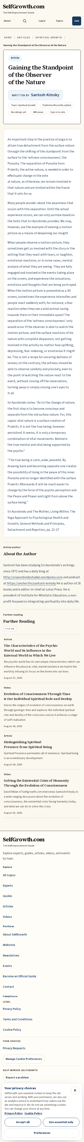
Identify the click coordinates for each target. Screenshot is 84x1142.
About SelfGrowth (15, 934)
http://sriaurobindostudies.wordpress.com (33, 577)
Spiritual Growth (48, 37)
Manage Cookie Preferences (24, 1059)
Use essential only (61, 1122)
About (7, 21)
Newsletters (11, 955)
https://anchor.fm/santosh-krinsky (31, 583)
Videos (7, 917)
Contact (8, 987)
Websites (9, 945)
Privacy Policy (12, 1009)
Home (8, 37)
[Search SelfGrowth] (24, 21)
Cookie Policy (12, 1030)
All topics (9, 875)
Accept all (23, 1122)
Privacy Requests (14, 1048)
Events (7, 966)
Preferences (42, 1133)
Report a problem (17, 1077)
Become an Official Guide (19, 976)
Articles (23, 37)
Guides (7, 896)
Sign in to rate (57, 112)
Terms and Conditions (17, 1019)
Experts (8, 886)
